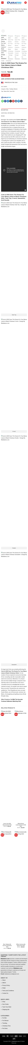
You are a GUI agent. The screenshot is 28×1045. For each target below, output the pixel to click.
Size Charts (5, 1004)
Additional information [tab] (7, 113)
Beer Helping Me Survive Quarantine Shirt (7, 945)
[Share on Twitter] (8, 101)
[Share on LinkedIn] (18, 101)
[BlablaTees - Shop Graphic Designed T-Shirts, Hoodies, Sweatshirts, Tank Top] (14, 3)
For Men (4, 1018)
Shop (3, 1001)
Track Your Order (6, 1007)
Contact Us (5, 993)
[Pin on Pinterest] (13, 101)
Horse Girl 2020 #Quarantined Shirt (7, 824)
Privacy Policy (6, 985)
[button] (2, 2)
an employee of (9, 129)
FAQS (4, 988)
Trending (8, 60)
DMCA (4, 982)
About (3, 980)
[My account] (25, 2)
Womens (15, 89)
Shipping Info (5, 1009)
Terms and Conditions (8, 990)
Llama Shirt (12, 91)
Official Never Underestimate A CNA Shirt (21, 825)
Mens (7, 89)
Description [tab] (4, 110)
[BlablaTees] (6, 97)
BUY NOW (6, 75)
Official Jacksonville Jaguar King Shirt (20, 945)
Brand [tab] (3, 116)
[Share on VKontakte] (16, 101)
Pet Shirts (4, 1028)
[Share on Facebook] (5, 101)
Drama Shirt (6, 91)
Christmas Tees (6, 1025)
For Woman (5, 1020)
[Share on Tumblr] (21, 101)
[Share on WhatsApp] (2, 101)
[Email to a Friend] (10, 101)
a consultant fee (15, 684)
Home (2, 60)
